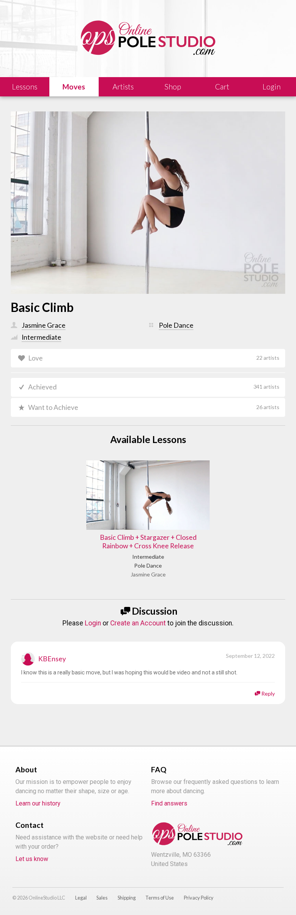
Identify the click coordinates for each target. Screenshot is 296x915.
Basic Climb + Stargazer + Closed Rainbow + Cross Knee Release (148, 541)
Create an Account (138, 623)
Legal (81, 898)
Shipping (127, 898)
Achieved (153, 387)
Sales (102, 898)
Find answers (169, 803)
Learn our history (38, 803)
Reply (268, 693)
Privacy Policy (199, 898)
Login (93, 623)
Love (153, 358)
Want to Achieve (153, 407)
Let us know (31, 859)
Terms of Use (159, 898)
